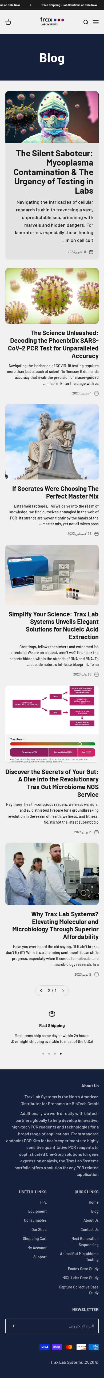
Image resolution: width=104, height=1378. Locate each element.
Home (94, 1202)
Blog (95, 1211)
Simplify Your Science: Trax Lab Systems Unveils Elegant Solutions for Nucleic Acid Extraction (54, 625)
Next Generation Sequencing (85, 1241)
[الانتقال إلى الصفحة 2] (41, 991)
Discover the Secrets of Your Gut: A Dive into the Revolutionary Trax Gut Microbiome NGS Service (52, 783)
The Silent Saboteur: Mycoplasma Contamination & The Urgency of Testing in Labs (53, 171)
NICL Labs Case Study (80, 1277)
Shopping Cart (35, 1238)
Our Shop (39, 1229)
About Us (91, 1220)
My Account (37, 1248)
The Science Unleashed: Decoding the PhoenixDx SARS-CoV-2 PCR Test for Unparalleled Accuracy (53, 344)
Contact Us (90, 1229)
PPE (43, 1202)
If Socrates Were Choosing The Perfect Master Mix (55, 492)
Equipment (37, 1211)
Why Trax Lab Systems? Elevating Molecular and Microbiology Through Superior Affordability (55, 925)
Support (40, 1257)
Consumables (35, 1220)
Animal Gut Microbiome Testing (79, 1256)
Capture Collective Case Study (79, 1290)
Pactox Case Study (83, 1268)
